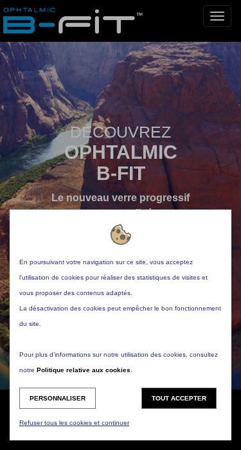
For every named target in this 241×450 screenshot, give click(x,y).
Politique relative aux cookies (83, 370)
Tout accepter (179, 398)
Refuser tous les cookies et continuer (74, 422)
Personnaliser (57, 398)
